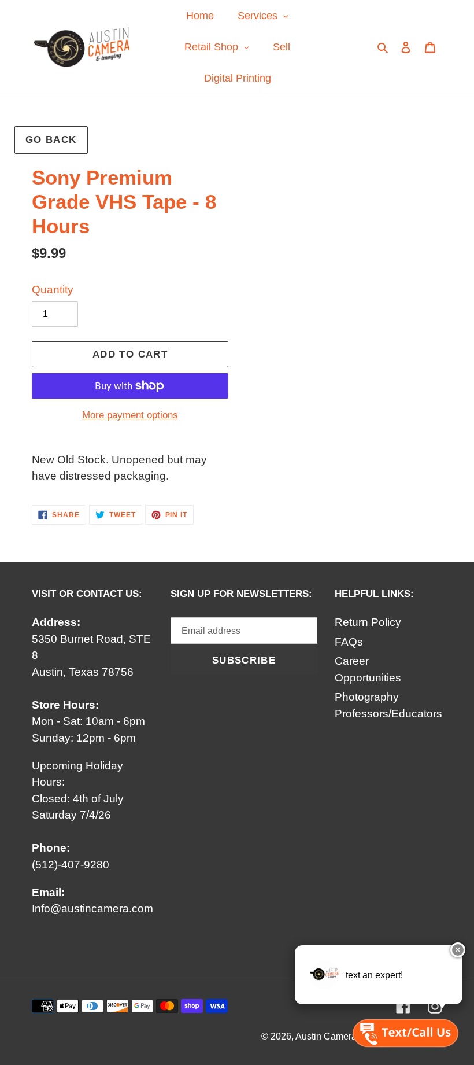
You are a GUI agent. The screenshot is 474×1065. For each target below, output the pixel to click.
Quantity (52, 289)
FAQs (349, 642)
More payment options (130, 415)
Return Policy (368, 622)
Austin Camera (326, 1036)
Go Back (51, 139)
